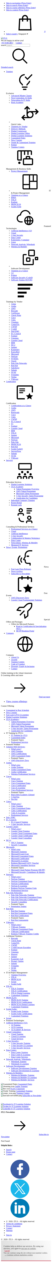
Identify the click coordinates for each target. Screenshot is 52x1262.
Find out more (44, 697)
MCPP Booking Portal (25, 631)
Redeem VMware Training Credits (25, 934)
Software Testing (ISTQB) (21, 280)
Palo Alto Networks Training (22, 895)
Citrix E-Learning (18, 813)
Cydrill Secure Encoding (21, 947)
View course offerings (16, 701)
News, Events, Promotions (16, 547)
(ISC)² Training (17, 843)
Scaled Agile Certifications (21, 1014)
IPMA (13, 197)
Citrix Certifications (19, 811)
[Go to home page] (4, 38)
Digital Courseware (19, 131)
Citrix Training (17, 806)
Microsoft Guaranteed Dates (22, 856)
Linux (13, 242)
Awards (14, 660)
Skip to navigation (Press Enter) (18, 3)
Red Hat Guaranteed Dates (22, 913)
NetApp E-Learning (19, 886)
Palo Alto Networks (19, 363)
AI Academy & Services (21, 1030)
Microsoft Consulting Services (23, 865)
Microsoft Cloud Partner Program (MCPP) (28, 870)
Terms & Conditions (14, 1224)
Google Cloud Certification (22, 836)
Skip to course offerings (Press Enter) (21, 8)
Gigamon (15, 338)
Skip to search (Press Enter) (17, 5)
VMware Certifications (20, 931)
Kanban (14, 202)
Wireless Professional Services (23, 774)
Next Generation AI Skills (21, 98)
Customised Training (24, 1091)
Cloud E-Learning (18, 1036)
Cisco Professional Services (22, 790)
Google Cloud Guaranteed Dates (24, 833)
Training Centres (17, 662)
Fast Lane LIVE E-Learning (17, 715)
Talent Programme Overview (27, 489)
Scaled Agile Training (19, 1011)
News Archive (17, 571)
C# (12, 273)
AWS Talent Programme (26, 491)
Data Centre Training (19, 1052)
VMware (14, 379)
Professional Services (19, 742)
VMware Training (18, 927)
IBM (13, 343)
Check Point (16, 315)
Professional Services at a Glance (24, 529)
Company (10, 633)
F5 (12, 424)
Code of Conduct (18, 664)
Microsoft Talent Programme (27, 493)
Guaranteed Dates (18, 138)
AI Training (15, 1025)
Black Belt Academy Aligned (22, 795)
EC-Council (16, 334)
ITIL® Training (17, 988)
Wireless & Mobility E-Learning (24, 1077)
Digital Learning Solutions (21, 136)
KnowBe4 (15, 352)
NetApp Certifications (20, 884)
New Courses (16, 140)
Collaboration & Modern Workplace (25, 538)
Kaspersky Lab (17, 959)
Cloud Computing (13, 1032)
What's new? (16, 749)
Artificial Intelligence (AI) (21, 231)
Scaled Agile (16, 207)
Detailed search (7, 67)
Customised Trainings (19, 995)
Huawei (14, 954)
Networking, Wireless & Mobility (24, 543)
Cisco (13, 318)
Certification (11, 381)
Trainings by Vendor (19, 126)
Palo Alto (15, 442)
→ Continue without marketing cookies (19, 1255)
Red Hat (14, 365)
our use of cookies (28, 1248)
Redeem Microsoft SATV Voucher (25, 863)
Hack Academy (17, 102)
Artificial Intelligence (19, 534)
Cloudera (14, 322)
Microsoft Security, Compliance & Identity (28, 872)
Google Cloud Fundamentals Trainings (26, 600)
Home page (10, 1152)
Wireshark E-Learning (20, 1064)
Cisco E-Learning (18, 788)
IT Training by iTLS (19, 735)
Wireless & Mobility (19, 247)
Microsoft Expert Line (20, 854)
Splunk (14, 370)
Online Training (21, 1086)
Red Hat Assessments (19, 920)
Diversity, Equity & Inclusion (22, 666)
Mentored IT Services (19, 545)
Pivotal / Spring (17, 961)
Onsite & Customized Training (23, 142)
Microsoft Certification (20, 858)
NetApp (14, 356)
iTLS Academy (17, 487)
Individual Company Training (23, 500)
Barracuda (15, 412)
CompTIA (15, 324)
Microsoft (15, 354)
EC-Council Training (19, 822)
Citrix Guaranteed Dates (20, 808)
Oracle (13, 361)
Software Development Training (24, 1068)
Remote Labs (16, 505)
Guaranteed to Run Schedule (17, 710)
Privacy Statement (13, 1226)
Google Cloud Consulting (21, 838)
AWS (13, 308)
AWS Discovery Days (20, 598)
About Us (15, 657)
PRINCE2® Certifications (21, 1002)
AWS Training (17, 751)
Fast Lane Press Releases (21, 569)
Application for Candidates (27, 498)
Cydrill (14, 329)
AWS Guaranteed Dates (20, 756)
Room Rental (16, 503)
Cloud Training (17, 1034)
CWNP (14, 327)
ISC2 (13, 345)
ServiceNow (16, 451)
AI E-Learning (17, 1027)
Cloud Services (17, 1039)
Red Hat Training (18, 911)
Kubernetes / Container (20, 240)
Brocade (14, 311)
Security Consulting (19, 845)
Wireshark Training (18, 1061)
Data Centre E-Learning (20, 1055)
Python (14, 275)
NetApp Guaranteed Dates (21, 881)
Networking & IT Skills (20, 100)
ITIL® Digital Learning (20, 993)
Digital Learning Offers (20, 133)
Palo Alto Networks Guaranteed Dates (26, 897)
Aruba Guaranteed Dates (21, 770)
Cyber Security (17, 235)
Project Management (19, 171)
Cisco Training (17, 781)
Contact (19, 43)
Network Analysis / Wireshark (23, 244)
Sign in (9, 1235)
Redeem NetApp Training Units (24, 888)
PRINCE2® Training (19, 1000)
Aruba (13, 306)
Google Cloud (16, 340)
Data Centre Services (19, 1057)
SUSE (13, 372)
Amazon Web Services (15, 747)
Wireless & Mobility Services (22, 1080)
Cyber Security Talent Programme (29, 496)
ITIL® (13, 200)
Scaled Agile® (17, 449)
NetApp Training (18, 879)
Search (8, 1150)
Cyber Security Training (20, 1043)
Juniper (14, 347)
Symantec (15, 375)
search (3, 45)
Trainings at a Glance (19, 195)
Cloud (13, 233)
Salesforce (15, 368)
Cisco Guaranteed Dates (20, 783)
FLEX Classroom (17, 1089)
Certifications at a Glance (21, 406)
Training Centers (17, 147)
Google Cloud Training (20, 831)
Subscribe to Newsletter (20, 574)
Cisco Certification (18, 785)
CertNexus (15, 313)
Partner (14, 145)
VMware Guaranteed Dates (22, 929)
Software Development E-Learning (25, 1071)
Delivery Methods (18, 129)
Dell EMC (15, 331)
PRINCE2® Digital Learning (23, 1004)
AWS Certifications (19, 754)
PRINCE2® (16, 204)
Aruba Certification (19, 772)
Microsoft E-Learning (19, 861)
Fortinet (14, 336)
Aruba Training (17, 767)
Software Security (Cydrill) (22, 278)
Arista (13, 304)
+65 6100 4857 (7, 43)
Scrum (13, 982)
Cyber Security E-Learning (22, 1046)
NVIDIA (14, 359)
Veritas (14, 377)
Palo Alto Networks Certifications (24, 900)
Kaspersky (15, 350)
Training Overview (18, 975)
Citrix (13, 320)
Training (9, 71)
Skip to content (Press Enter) (17, 10)
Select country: (12, 34)
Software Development (15, 1066)
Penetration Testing (18, 906)
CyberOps (15, 797)
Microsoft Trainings (19, 852)
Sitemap (9, 1230)
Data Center (16, 237)
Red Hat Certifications (20, 916)
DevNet (14, 799)
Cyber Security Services (20, 824)
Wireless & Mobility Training (22, 1075)
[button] (23, 34)
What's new (15, 765)
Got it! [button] (7, 1251)
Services (9, 460)
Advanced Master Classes (21, 96)
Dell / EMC (10, 817)
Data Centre (11, 1050)
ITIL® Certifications (19, 991)
